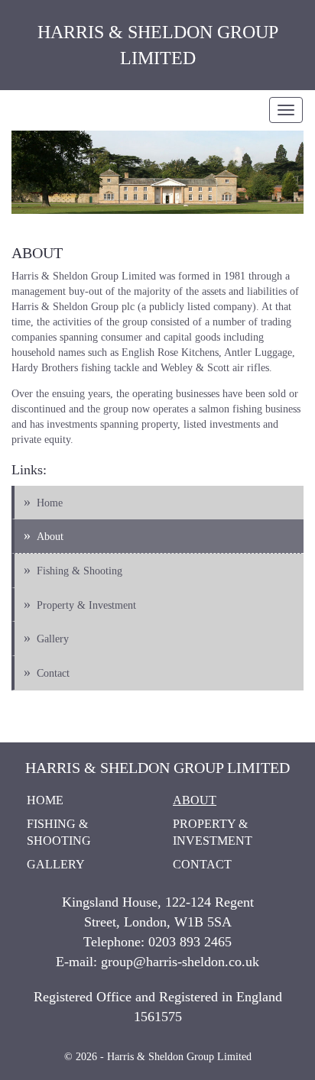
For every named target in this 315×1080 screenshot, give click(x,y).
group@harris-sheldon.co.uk (180, 961)
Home (50, 503)
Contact (53, 673)
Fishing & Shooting (79, 571)
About (50, 536)
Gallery (53, 639)
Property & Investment (86, 605)
